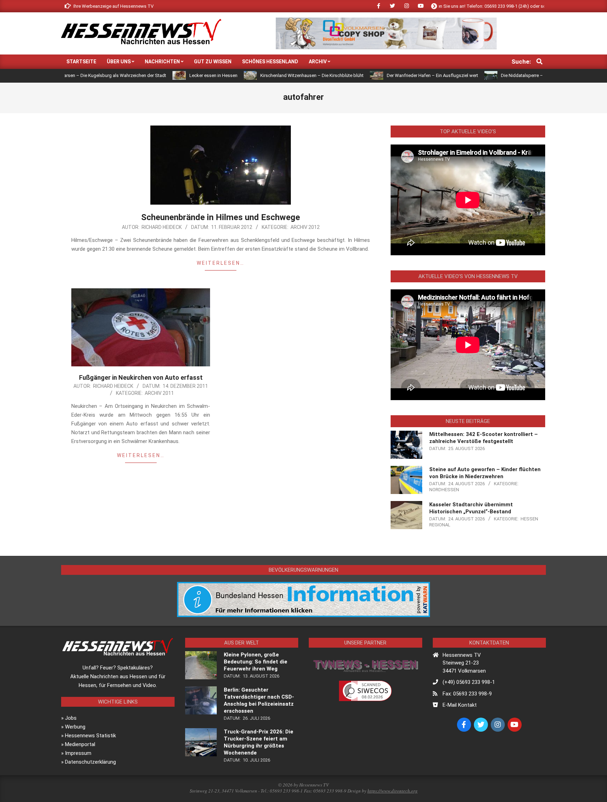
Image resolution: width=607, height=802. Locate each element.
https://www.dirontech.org (392, 791)
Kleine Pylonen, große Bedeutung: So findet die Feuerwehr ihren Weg (255, 662)
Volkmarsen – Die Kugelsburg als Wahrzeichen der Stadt (77, 75)
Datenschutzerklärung (90, 762)
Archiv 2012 (305, 227)
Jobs (71, 718)
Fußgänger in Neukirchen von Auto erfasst (141, 377)
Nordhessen (444, 489)
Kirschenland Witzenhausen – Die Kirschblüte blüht (281, 75)
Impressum (78, 753)
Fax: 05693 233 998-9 (467, 694)
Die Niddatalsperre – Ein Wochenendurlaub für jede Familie (529, 75)
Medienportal (80, 744)
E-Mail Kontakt (460, 705)
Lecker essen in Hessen (182, 75)
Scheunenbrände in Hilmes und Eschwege (220, 217)
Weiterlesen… (220, 263)
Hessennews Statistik (90, 735)
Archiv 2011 (159, 393)
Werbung (75, 727)
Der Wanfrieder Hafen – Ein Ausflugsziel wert (401, 75)
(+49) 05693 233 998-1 (469, 682)
